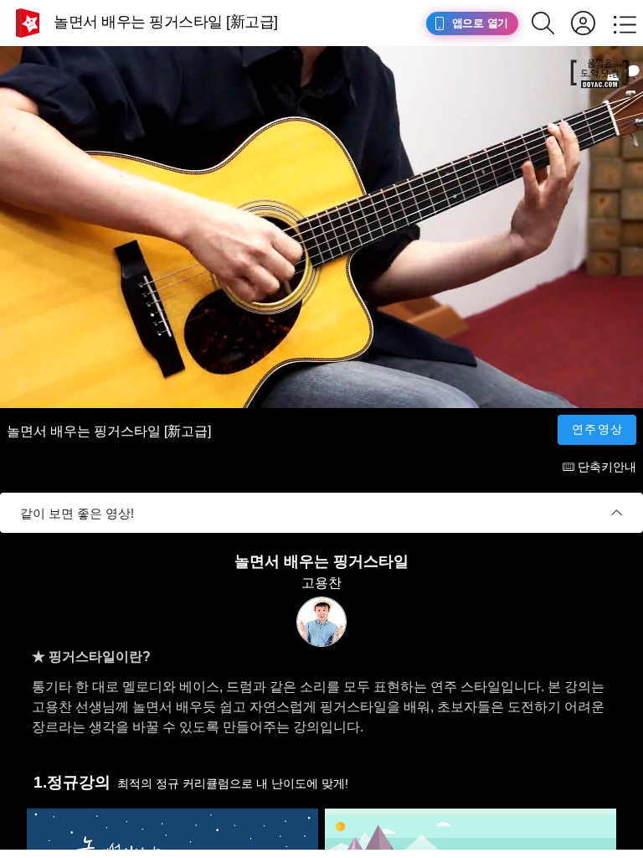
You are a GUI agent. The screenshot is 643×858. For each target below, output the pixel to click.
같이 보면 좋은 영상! (77, 513)
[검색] (551, 23)
